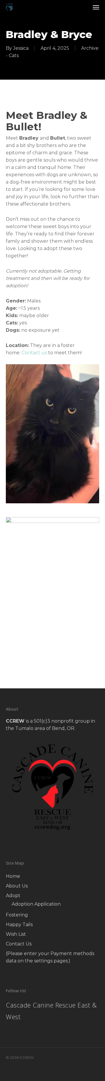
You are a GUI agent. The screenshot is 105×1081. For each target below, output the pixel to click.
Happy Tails (19, 924)
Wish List (16, 934)
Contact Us (19, 944)
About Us (17, 886)
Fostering (17, 915)
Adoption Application (36, 904)
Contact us (34, 352)
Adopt (13, 895)
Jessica (21, 48)
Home (13, 876)
